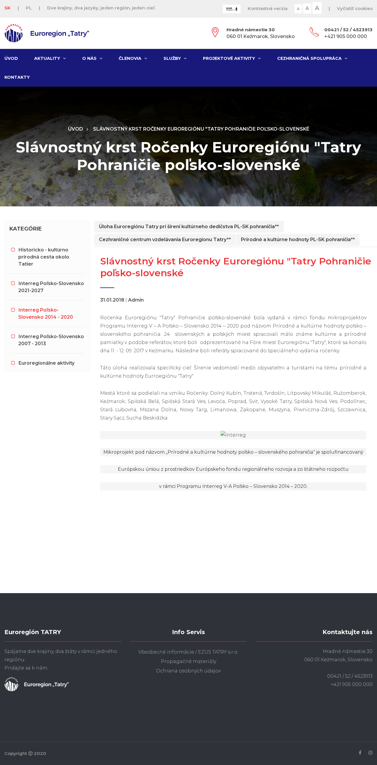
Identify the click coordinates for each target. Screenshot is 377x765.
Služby (172, 58)
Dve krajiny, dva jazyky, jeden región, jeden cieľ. (101, 8)
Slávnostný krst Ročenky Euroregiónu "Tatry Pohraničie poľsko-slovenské (201, 129)
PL (29, 8)
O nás (89, 58)
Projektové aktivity (229, 58)
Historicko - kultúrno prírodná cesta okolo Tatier (43, 257)
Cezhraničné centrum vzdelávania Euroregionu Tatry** (165, 239)
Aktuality (47, 58)
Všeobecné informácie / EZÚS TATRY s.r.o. (188, 652)
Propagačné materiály (188, 661)
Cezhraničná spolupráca (309, 58)
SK (7, 8)
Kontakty (17, 77)
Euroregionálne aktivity (47, 363)
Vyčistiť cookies (355, 8)
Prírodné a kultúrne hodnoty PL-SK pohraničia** (298, 239)
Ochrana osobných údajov (188, 671)
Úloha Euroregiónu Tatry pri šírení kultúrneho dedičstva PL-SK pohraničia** (189, 226)
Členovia (130, 58)
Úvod (11, 58)
